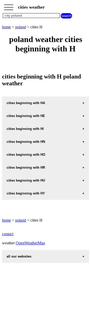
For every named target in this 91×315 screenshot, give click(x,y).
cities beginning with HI (25, 129)
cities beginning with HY (26, 193)
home (6, 27)
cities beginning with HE (26, 116)
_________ (8, 5)
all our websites (19, 256)
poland (20, 27)
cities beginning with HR (26, 167)
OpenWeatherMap (30, 243)
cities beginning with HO (26, 154)
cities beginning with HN (26, 142)
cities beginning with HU (26, 180)
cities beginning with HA (26, 103)
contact (7, 234)
